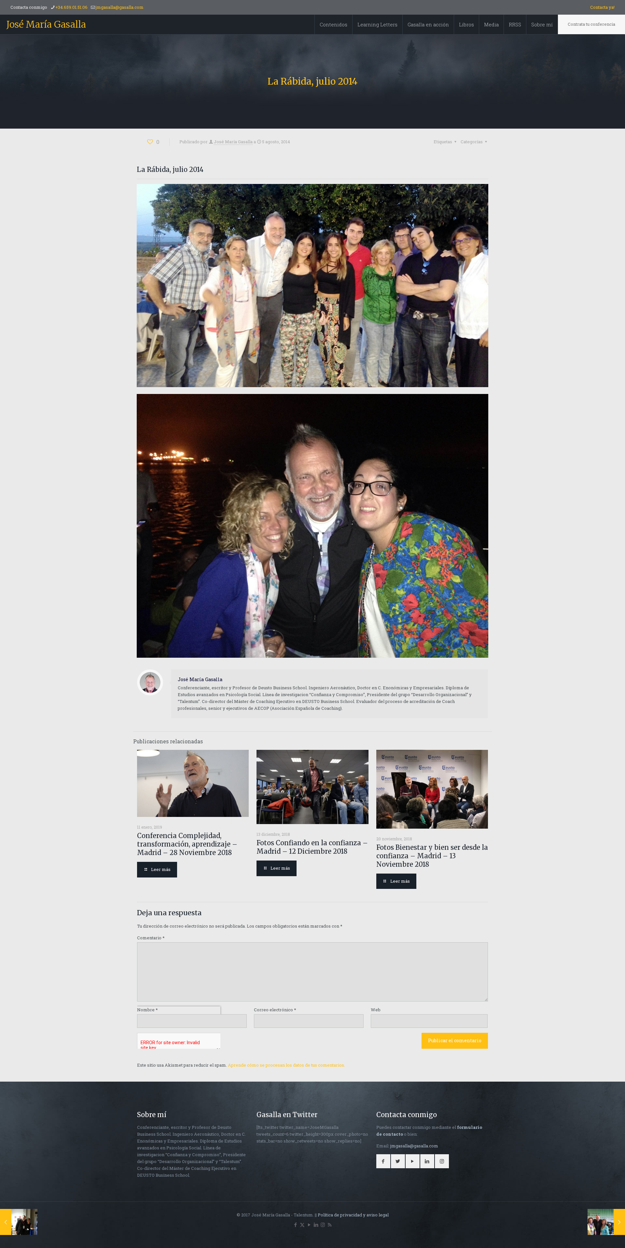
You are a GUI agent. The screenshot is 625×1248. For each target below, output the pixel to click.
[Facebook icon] (295, 1224)
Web (376, 1010)
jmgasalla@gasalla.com (120, 7)
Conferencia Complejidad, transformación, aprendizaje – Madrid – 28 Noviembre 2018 (187, 844)
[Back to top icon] (594, 1234)
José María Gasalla (46, 24)
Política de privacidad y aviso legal (353, 1215)
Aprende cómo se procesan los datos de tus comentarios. (286, 1065)
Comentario (151, 938)
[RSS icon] (329, 1224)
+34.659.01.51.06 (71, 7)
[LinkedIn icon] (315, 1224)
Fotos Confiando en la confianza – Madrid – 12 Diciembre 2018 (312, 847)
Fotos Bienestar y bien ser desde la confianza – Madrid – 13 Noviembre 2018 (432, 855)
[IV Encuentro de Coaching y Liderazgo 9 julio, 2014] (18, 1222)
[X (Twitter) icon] (302, 1224)
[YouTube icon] (309, 1224)
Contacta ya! (602, 7)
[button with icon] (383, 1161)
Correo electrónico (275, 1010)
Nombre (147, 1010)
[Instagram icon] (322, 1224)
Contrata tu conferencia (591, 24)
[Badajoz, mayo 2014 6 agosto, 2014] (606, 1222)
